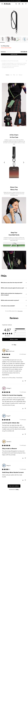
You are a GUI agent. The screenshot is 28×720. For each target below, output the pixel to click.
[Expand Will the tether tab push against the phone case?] (14, 288)
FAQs (14, 74)
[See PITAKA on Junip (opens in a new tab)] (17, 489)
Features (7, 74)
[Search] (16, 4)
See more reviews (14, 486)
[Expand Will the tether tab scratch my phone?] (14, 300)
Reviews (20, 74)
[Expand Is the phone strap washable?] (14, 306)
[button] (20, 329)
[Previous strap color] (4, 162)
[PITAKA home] (7, 3)
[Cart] (22, 4)
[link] (3, 51)
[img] (10, 351)
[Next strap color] (23, 162)
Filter (15, 344)
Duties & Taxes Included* (6, 47)
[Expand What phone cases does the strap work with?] (14, 282)
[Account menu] (26, 3)
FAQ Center (20, 311)
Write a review (14, 339)
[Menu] (2, 4)
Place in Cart (14, 54)
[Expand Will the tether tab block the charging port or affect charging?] (14, 294)
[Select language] (19, 4)
